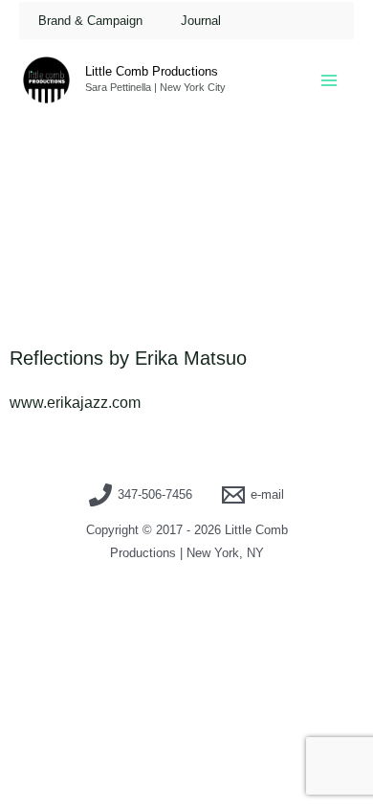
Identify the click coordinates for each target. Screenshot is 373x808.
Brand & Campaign (90, 20)
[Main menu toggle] (329, 80)
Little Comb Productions (151, 71)
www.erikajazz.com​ (75, 402)
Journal (201, 20)
